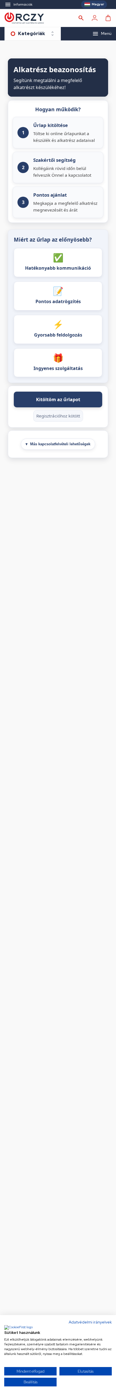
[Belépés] (94, 18)
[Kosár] (108, 18)
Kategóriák (31, 34)
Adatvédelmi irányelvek (90, 1322)
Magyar (98, 4)
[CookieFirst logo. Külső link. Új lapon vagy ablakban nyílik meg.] (18, 1327)
